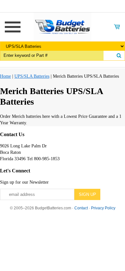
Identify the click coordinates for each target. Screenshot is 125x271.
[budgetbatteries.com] (62, 26)
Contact (81, 208)
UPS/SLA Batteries (31, 76)
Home (5, 76)
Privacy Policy (103, 208)
